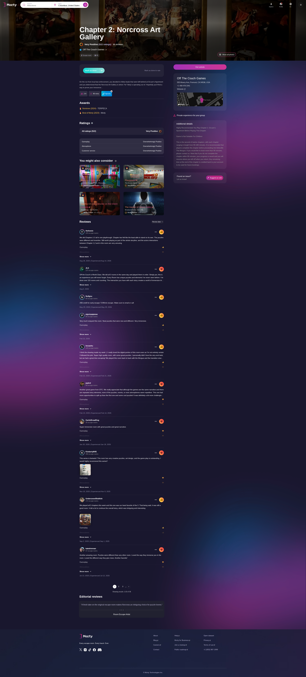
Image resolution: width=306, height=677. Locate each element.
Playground (130, 180)
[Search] (85, 5)
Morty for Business (182, 640)
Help (176, 636)
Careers (156, 645)
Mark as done (91, 70)
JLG (87, 268)
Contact (156, 649)
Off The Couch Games (93, 49)
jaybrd (88, 383)
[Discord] (100, 649)
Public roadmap (180, 649)
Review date (156, 222)
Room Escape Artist (121, 614)
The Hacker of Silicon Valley (138, 207)
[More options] (155, 232)
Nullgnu (89, 296)
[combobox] (70, 5)
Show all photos (228, 55)
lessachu (89, 346)
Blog (155, 640)
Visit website (200, 67)
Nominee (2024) (89, 108)
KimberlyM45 (91, 452)
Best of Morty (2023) (90, 113)
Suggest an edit (216, 178)
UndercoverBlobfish (94, 499)
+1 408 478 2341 (183, 86)
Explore (271, 6)
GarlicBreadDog (92, 420)
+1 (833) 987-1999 (211, 649)
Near (60, 4)
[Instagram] (85, 649)
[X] (80, 649)
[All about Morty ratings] (92, 123)
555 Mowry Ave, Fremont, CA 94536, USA (193, 82)
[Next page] (129, 586)
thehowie (89, 231)
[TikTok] (89, 649)
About (155, 636)
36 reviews (118, 44)
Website (180, 89)
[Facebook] (94, 649)
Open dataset (209, 636)
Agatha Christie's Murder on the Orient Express (99, 205)
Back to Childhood (89, 180)
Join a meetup (180, 645)
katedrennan (91, 548)
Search (29, 4)
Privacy (206, 640)
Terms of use (208, 645)
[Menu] (300, 4)
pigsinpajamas (92, 314)
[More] (102, 70)
